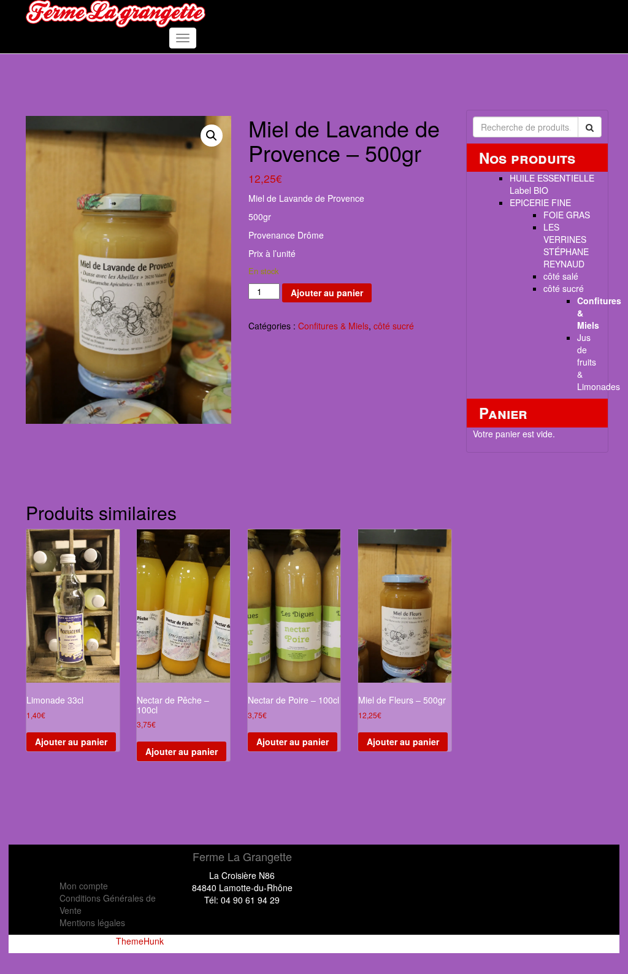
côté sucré (393, 326)
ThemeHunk (140, 941)
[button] (212, 136)
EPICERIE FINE (540, 202)
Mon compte (83, 886)
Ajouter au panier (327, 292)
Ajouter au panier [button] (71, 741)
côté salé (560, 276)
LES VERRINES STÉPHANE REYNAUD (566, 245)
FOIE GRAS (566, 215)
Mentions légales (92, 922)
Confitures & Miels (333, 326)
